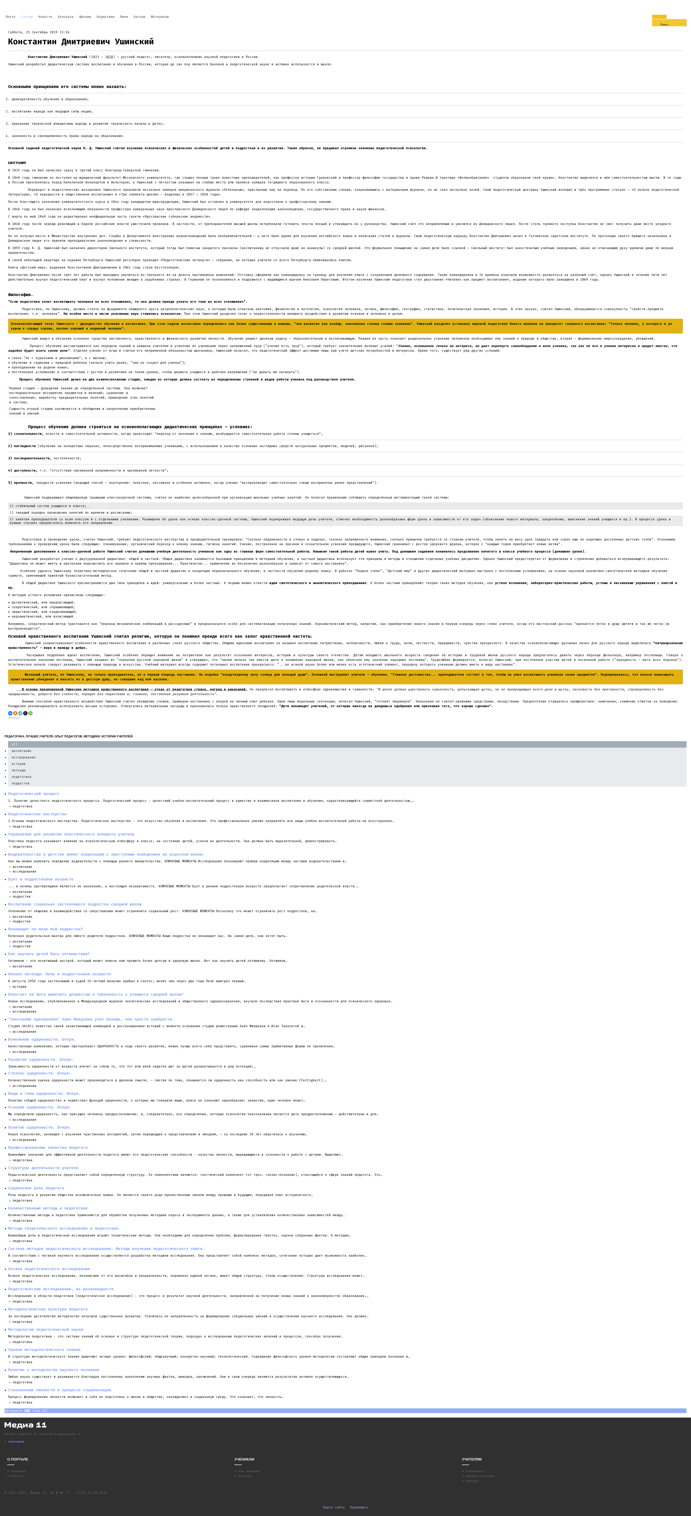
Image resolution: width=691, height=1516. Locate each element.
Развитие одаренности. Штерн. (41, 1059)
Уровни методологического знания (44, 1349)
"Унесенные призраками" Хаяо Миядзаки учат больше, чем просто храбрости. (91, 1019)
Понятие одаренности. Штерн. (39, 1127)
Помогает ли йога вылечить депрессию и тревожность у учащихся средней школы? (96, 994)
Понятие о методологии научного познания (53, 1370)
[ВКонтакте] (10, 713)
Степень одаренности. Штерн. (39, 1073)
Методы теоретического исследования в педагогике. (64, 1228)
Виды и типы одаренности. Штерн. (44, 1093)
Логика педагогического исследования (49, 1269)
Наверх (14, 718)
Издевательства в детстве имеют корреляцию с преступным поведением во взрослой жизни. (106, 854)
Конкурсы (244, 1476)
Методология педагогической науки (45, 1329)
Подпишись (359, 1507)
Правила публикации (480, 1476)
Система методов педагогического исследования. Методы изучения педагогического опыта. (106, 1248)
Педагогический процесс (34, 793)
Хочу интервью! (249, 1471)
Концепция (18, 1471)
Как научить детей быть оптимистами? (49, 954)
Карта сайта (334, 1507)
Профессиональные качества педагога (48, 1147)
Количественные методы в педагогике (48, 1208)
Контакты (17, 1476)
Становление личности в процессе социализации (59, 1390)
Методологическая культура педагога (48, 1309)
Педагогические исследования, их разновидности (60, 1289)
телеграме (16, 1441)
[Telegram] (20, 713)
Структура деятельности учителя (43, 1168)
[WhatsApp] (30, 713)
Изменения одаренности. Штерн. (42, 1039)
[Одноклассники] (15, 713)
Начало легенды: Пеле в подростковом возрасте (59, 974)
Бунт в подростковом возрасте (41, 879)
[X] (25, 713)
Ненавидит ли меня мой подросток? (45, 929)
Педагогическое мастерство (37, 814)
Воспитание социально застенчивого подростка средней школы (74, 904)
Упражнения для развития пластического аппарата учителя (71, 834)
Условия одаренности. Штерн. (39, 1107)
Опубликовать (475, 1471)
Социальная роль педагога (36, 1188)
